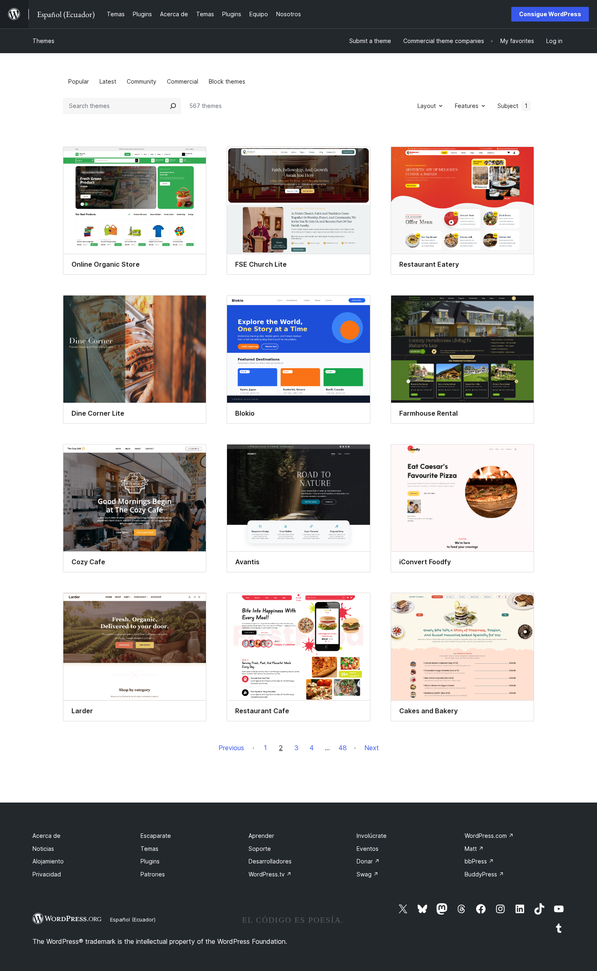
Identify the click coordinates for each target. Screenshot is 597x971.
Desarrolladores (270, 861)
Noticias (43, 848)
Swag (368, 874)
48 (342, 748)
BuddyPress (484, 874)
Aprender (261, 835)
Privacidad (46, 874)
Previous (231, 748)
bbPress (479, 861)
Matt (474, 848)
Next (371, 748)
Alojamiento (48, 861)
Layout (426, 105)
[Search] (173, 106)
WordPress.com (489, 835)
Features (466, 105)
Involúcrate (372, 835)
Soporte (260, 848)
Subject (513, 105)
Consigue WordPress (550, 14)
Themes (43, 40)
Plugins (150, 861)
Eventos (368, 848)
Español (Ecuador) (133, 919)
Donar (368, 861)
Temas (149, 848)
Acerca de (46, 835)
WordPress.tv (270, 874)
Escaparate (156, 835)
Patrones (153, 874)
